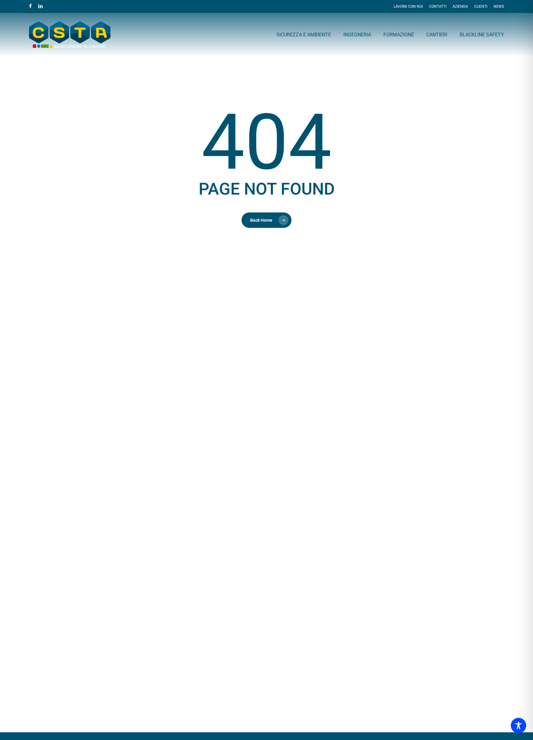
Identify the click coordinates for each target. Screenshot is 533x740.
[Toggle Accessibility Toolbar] (518, 725)
